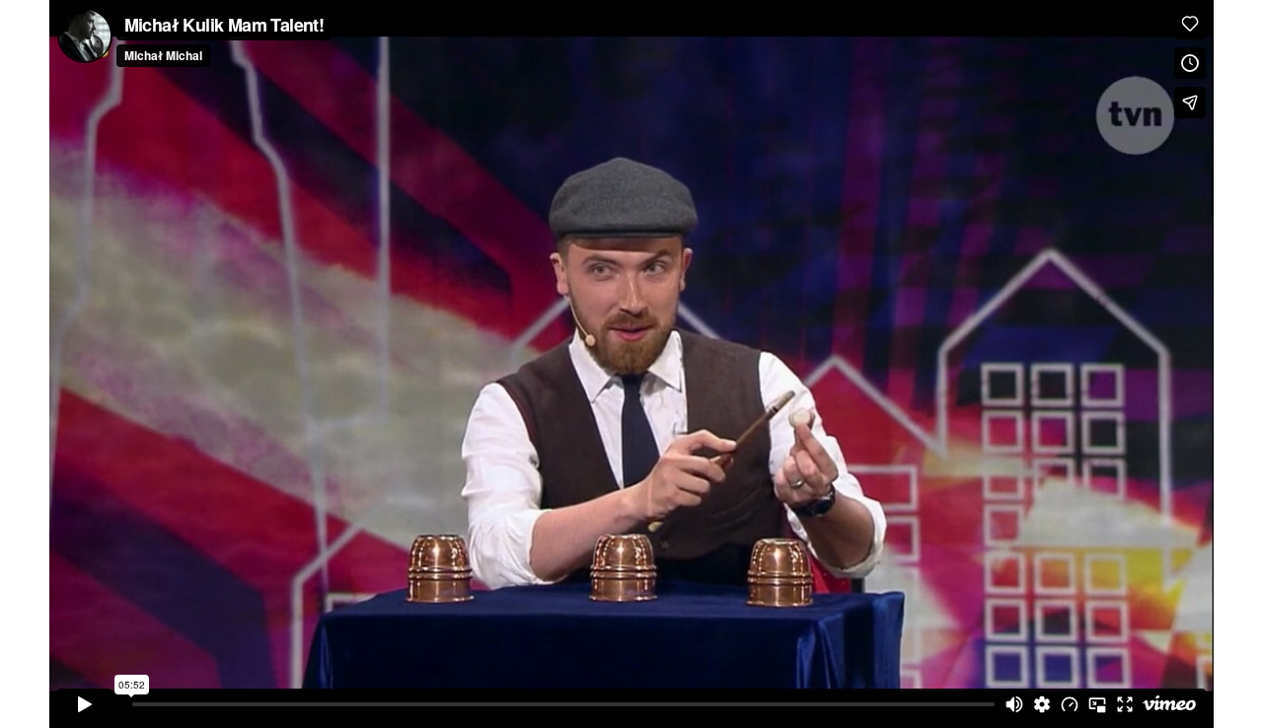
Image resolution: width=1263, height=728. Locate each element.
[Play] (84, 704)
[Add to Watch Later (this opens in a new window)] (1190, 63)
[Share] (1190, 102)
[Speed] (1069, 704)
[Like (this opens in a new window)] (1190, 23)
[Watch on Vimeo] (1169, 704)
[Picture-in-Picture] (1097, 704)
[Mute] (1014, 704)
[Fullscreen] (1125, 704)
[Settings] (1042, 704)
